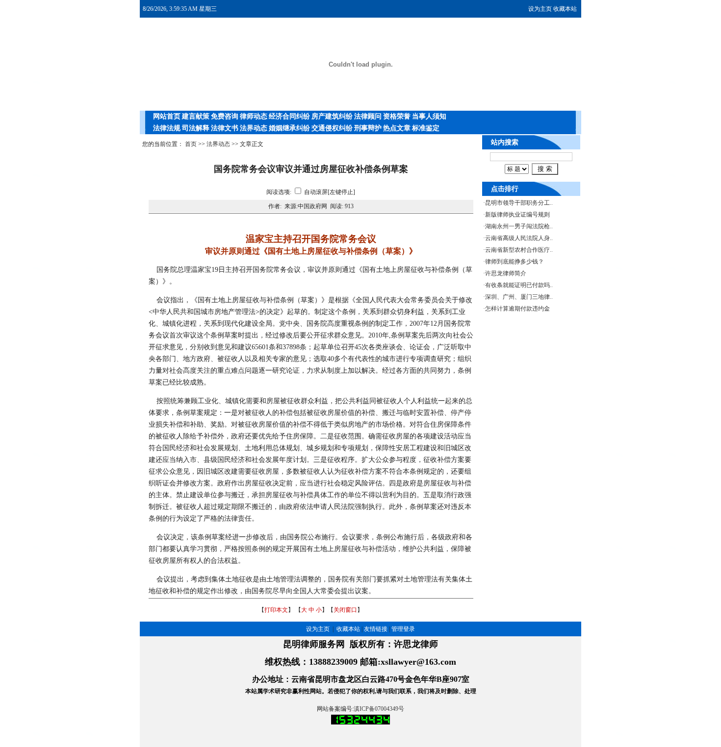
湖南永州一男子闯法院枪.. (519, 226)
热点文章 (397, 128)
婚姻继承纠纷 (289, 128)
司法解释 (195, 128)
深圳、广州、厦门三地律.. (519, 296)
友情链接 (375, 629)
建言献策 (195, 116)
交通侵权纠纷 (332, 128)
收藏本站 (565, 8)
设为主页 (540, 8)
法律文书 (224, 128)
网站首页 (166, 116)
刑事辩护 (368, 128)
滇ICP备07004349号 (379, 708)
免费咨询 (224, 116)
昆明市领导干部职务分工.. (519, 202)
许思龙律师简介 (505, 273)
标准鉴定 (425, 128)
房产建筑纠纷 (332, 116)
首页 (191, 144)
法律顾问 (368, 116)
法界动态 (253, 128)
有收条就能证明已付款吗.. (519, 285)
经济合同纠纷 (289, 116)
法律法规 (166, 128)
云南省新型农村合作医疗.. (519, 249)
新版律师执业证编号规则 (517, 214)
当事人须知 (429, 116)
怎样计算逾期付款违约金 (517, 308)
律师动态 (253, 116)
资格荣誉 (397, 116)
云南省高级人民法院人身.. (519, 238)
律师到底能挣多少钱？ (514, 261)
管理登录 (403, 629)
